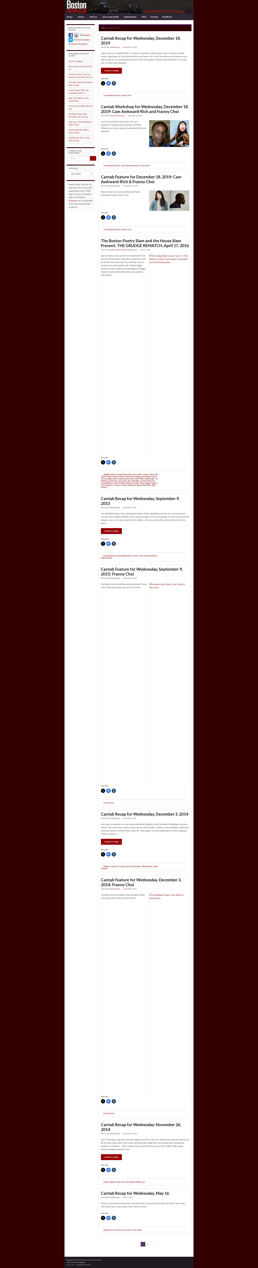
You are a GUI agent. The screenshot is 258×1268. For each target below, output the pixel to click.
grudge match (112, 479)
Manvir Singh (119, 483)
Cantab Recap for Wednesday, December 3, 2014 (144, 814)
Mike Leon (140, 1182)
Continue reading (111, 71)
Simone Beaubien (143, 485)
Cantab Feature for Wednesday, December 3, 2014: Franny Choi (141, 882)
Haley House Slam (125, 479)
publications (130, 16)
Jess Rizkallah (133, 481)
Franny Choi (126, 95)
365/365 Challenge (76, 61)
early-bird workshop (129, 165)
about (70, 16)
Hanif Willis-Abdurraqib (144, 479)
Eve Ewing (145, 476)
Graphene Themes (84, 1265)
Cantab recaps (115, 47)
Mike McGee (147, 866)
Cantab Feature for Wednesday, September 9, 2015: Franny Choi (142, 571)
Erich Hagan (135, 476)
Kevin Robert (135, 866)
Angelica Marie (109, 474)
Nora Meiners (107, 485)
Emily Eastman (113, 476)
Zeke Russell (106, 558)
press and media (110, 16)
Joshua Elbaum (107, 483)
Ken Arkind (130, 1182)
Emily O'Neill (124, 476)
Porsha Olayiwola (128, 485)
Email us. (82, 1262)
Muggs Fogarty (151, 483)
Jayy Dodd (122, 481)
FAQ (144, 16)
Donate (154, 16)
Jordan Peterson (147, 481)
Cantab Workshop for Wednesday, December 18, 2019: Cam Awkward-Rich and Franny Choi (145, 109)
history (93, 16)
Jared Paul (113, 481)
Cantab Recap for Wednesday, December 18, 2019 (141, 40)
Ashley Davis (122, 474)
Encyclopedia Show (124, 556)
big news (113, 250)
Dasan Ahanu (109, 556)
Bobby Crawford (110, 866)
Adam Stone (108, 1230)
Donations (73, 200)
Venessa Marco (150, 556)
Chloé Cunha (147, 474)
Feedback (167, 16)
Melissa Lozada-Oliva (135, 483)
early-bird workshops (117, 116)
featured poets (115, 186)
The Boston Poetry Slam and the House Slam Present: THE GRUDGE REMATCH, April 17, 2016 (145, 243)
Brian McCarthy (135, 474)
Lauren (129, 1230)
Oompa (116, 485)
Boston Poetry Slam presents (126, 250)
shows (81, 16)
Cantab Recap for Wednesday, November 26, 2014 (141, 1127)
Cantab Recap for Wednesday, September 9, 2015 (140, 501)
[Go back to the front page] (129, 6)
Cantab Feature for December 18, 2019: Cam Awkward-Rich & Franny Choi (141, 179)
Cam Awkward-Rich (111, 95)
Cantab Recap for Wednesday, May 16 (135, 1193)
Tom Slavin (137, 1230)
